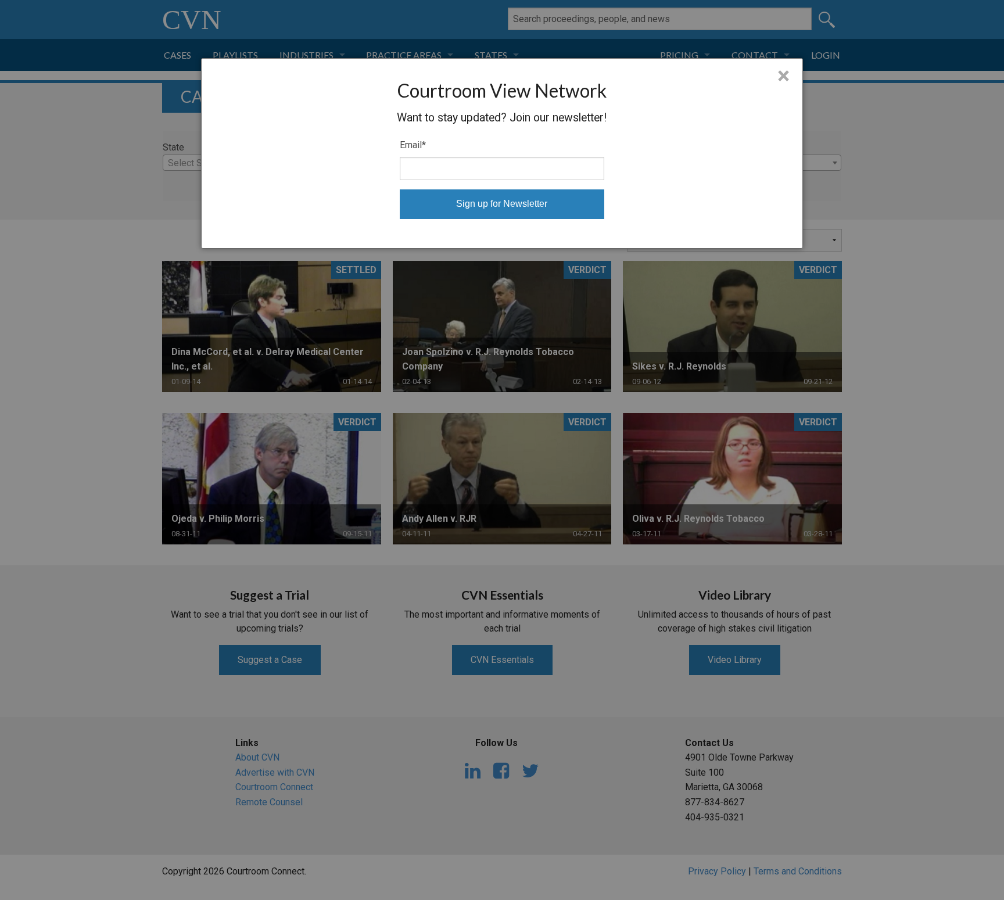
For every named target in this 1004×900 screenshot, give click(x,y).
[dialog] (502, 153)
